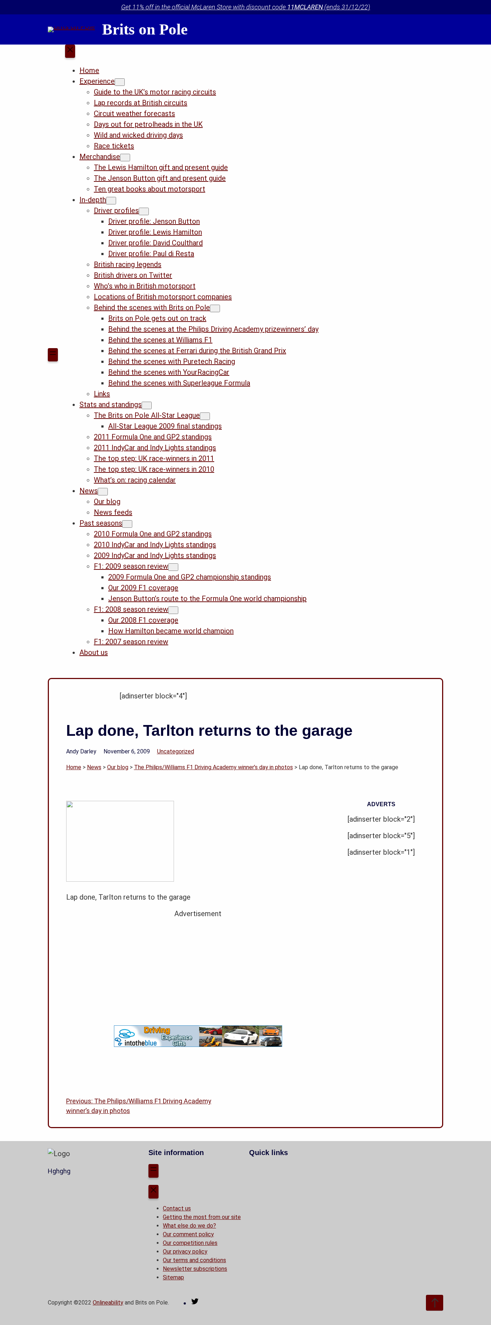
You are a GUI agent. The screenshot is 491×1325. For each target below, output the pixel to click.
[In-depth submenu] (111, 200)
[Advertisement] (198, 969)
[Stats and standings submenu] (147, 405)
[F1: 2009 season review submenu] (173, 567)
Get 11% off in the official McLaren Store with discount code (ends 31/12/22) (245, 7)
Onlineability (108, 1302)
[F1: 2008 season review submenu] (173, 610)
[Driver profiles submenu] (144, 211)
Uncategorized (175, 751)
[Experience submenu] (120, 82)
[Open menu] (53, 355)
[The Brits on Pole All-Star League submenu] (205, 416)
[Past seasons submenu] (127, 524)
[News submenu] (103, 491)
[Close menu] (70, 51)
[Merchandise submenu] (125, 157)
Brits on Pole (145, 29)
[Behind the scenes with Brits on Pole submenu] (215, 308)
